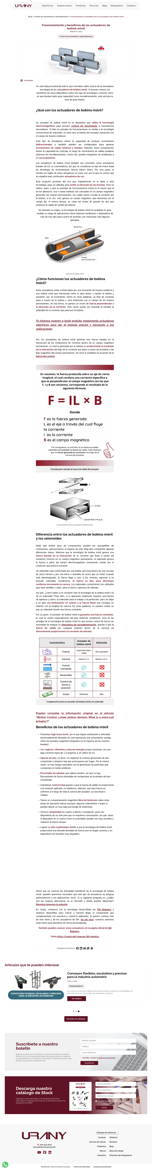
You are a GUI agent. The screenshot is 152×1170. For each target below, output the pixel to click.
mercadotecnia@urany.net (44, 1147)
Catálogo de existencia (106, 1133)
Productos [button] (81, 5)
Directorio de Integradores (120, 1155)
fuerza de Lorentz (45, 356)
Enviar (104, 1108)
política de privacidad (106, 1058)
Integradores (117, 5)
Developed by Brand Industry (102, 1167)
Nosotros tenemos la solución (52, 904)
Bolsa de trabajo (116, 1151)
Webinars (113, 1137)
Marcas (103, 1151)
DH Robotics (104, 909)
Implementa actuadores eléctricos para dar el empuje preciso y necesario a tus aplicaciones (75, 324)
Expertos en (47, 5)
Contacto (131, 5)
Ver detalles (76, 1002)
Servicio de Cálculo (97, 1142)
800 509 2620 (44, 1145)
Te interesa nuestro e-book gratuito (59, 320)
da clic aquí (87, 919)
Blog (104, 5)
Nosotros (113, 1142)
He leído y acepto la (99, 1058)
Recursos (94, 5)
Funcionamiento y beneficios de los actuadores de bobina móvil (97, 17)
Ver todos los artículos (76, 1019)
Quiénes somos (64, 5)
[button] (73, 1011)
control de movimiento (84, 126)
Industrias (102, 1155)
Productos (101, 1146)
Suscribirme (89, 1063)
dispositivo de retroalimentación (78, 624)
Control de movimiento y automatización (51, 17)
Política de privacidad (82, 1167)
